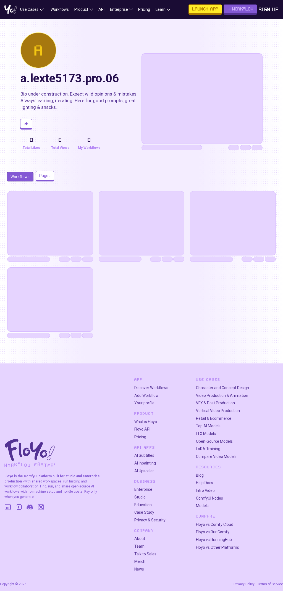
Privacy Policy (244, 584)
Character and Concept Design (222, 388)
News (139, 569)
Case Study (144, 512)
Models (202, 505)
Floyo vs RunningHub (214, 539)
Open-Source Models (214, 441)
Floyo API (142, 429)
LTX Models (206, 433)
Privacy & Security (150, 520)
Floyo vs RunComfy (212, 532)
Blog (200, 475)
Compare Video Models (216, 456)
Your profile (144, 403)
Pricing (140, 437)
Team (139, 546)
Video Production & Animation (222, 395)
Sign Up (269, 9)
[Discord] (30, 507)
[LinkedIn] (7, 507)
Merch (139, 561)
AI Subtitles (144, 455)
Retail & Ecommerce (213, 418)
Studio (140, 497)
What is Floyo (145, 421)
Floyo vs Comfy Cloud (214, 524)
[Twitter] (41, 507)
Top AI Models (208, 426)
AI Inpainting (145, 463)
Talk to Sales (145, 554)
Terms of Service (270, 584)
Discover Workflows (151, 388)
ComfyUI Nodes (209, 498)
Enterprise (143, 489)
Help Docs (204, 483)
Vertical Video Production (218, 410)
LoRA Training (208, 449)
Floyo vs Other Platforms (217, 547)
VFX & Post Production (215, 403)
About (139, 538)
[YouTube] (18, 507)
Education (143, 505)
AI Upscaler (144, 471)
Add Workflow (146, 395)
